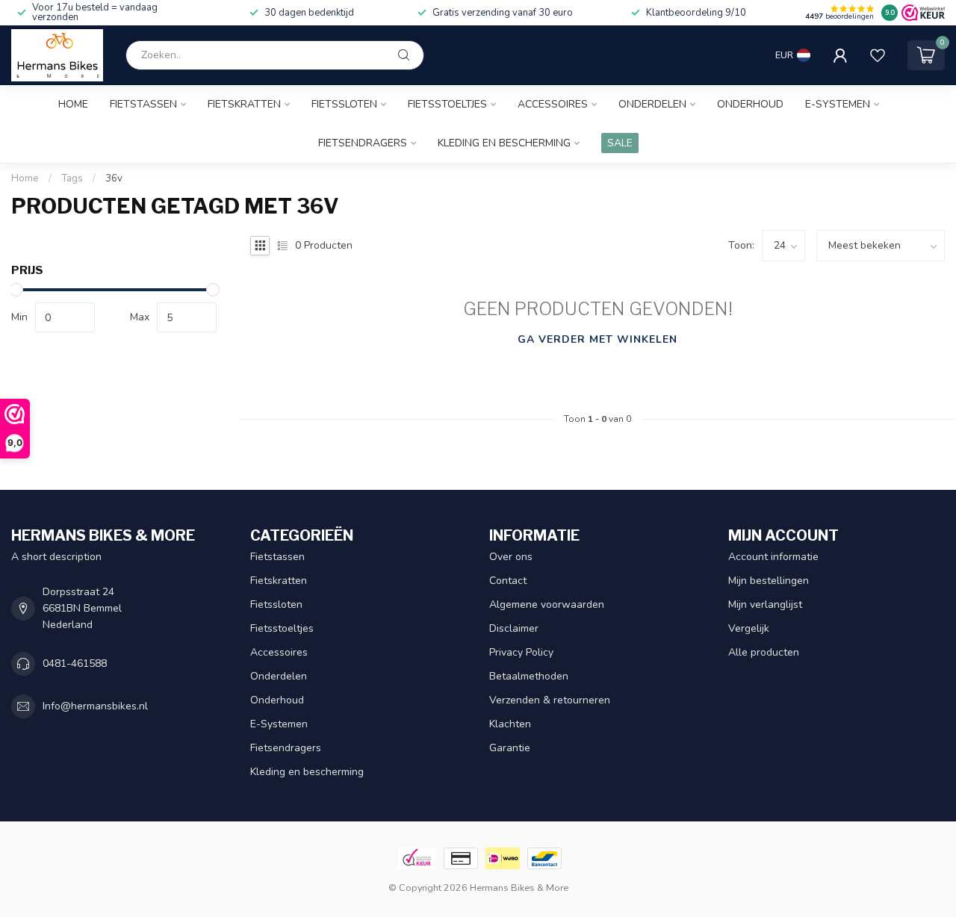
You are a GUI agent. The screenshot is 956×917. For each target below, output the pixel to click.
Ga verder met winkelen (597, 339)
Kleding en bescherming (504, 143)
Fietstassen (143, 104)
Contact (508, 580)
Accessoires (553, 104)
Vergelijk (748, 628)
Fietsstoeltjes (447, 104)
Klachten (510, 724)
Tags (72, 178)
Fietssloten (344, 104)
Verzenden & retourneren (549, 700)
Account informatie (773, 557)
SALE (620, 143)
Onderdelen (652, 104)
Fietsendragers (362, 143)
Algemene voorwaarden (546, 604)
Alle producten (763, 652)
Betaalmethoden (528, 676)
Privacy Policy (521, 652)
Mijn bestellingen (768, 580)
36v (113, 178)
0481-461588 (75, 663)
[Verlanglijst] (877, 55)
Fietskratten (244, 104)
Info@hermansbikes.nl (95, 706)
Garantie (509, 748)
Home (73, 104)
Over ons (511, 557)
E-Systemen (837, 104)
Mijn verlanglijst (765, 604)
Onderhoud (750, 104)
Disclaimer (513, 628)
